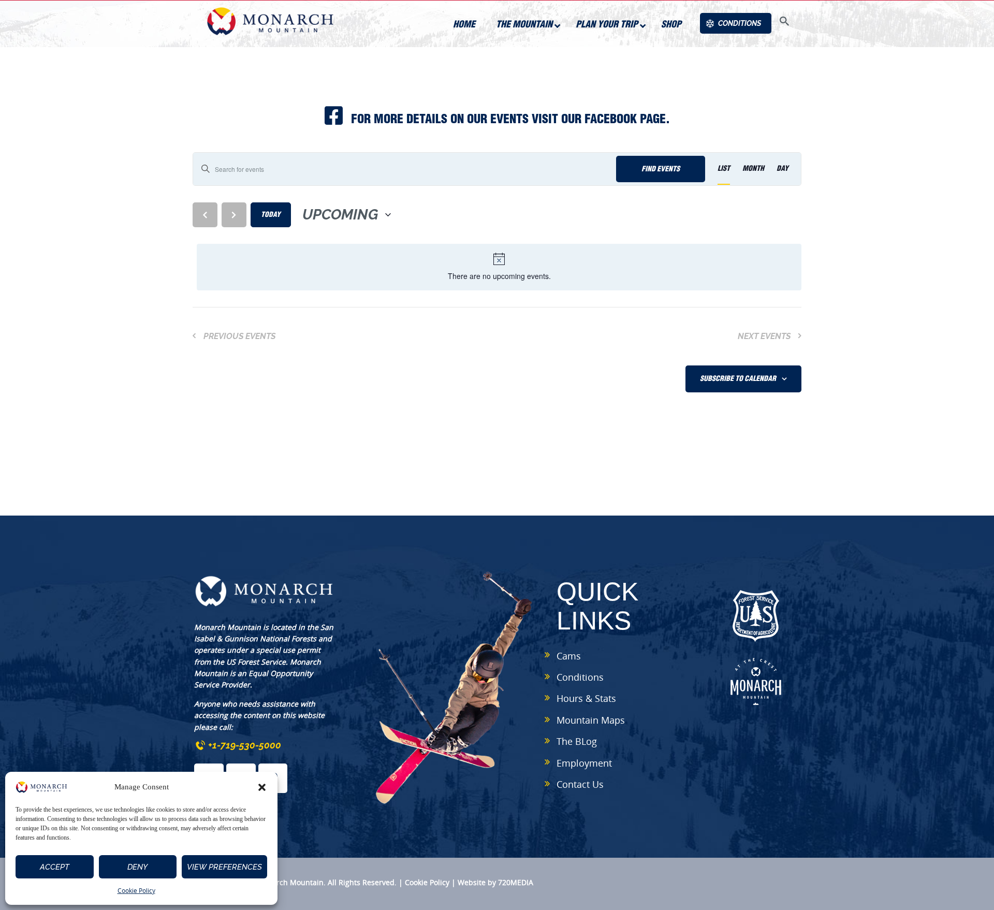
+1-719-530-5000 (244, 745)
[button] (262, 787)
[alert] (499, 267)
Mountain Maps (591, 720)
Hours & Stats (586, 698)
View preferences (224, 867)
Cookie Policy (136, 890)
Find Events (660, 168)
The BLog (577, 741)
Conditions (580, 677)
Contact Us (580, 784)
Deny (137, 867)
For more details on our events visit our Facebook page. (509, 118)
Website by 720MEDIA (495, 882)
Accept (54, 867)
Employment (584, 763)
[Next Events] (234, 214)
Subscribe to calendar (738, 378)
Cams (569, 656)
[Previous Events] (205, 214)
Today (271, 214)
